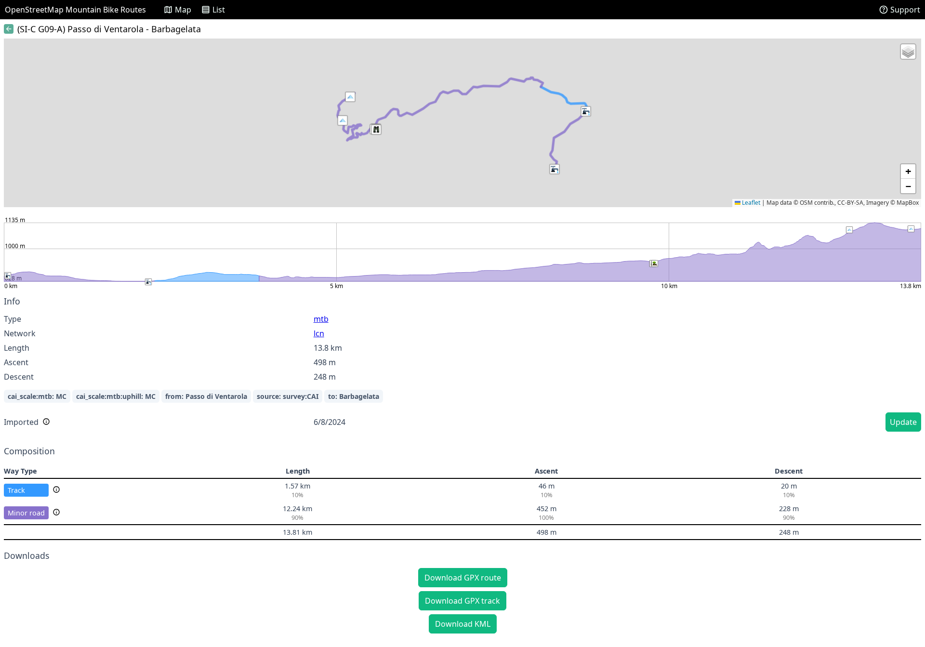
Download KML (462, 624)
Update (903, 422)
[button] (342, 120)
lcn (319, 333)
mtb (321, 319)
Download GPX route (462, 577)
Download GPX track (462, 600)
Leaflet (750, 202)
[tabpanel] (462, 365)
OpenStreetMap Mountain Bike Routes (75, 9)
